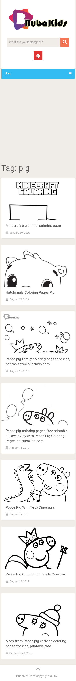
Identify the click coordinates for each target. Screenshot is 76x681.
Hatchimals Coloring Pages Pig (30, 292)
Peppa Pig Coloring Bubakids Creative (35, 574)
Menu (8, 73)
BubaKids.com (25, 676)
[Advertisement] (38, 122)
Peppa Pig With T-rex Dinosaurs (30, 507)
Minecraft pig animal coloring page (33, 225)
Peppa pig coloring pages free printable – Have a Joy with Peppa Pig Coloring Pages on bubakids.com (37, 436)
